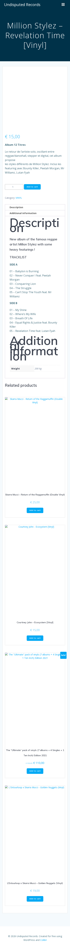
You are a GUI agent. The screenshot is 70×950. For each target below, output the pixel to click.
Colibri (43, 940)
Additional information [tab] (23, 213)
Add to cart (32, 187)
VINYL (19, 197)
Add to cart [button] (35, 510)
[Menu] (63, 4)
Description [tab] (16, 207)
